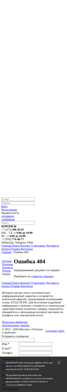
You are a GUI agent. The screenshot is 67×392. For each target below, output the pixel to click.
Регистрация (9, 209)
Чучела (6, 270)
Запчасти (7, 267)
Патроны (7, 264)
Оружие (7, 261)
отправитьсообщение (8, 218)
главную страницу (42, 276)
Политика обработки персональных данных (15, 324)
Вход (4, 206)
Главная (6, 252)
